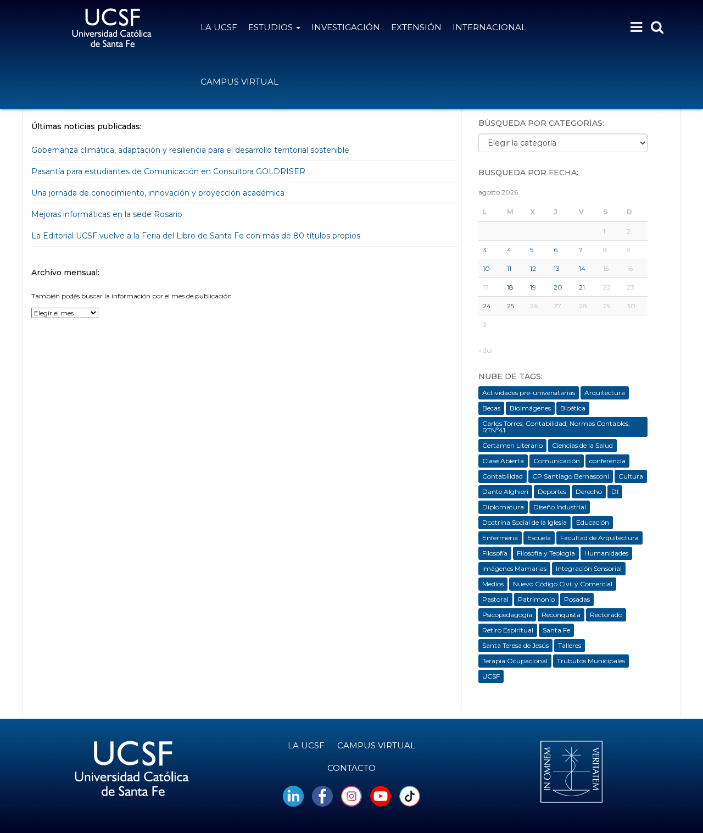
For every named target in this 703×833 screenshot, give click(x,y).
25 (510, 306)
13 (557, 268)
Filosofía (494, 553)
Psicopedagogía (507, 614)
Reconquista (561, 614)
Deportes (552, 491)
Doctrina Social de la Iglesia (524, 522)
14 (582, 268)
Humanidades (606, 553)
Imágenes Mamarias (514, 568)
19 (533, 287)
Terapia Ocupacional (515, 661)
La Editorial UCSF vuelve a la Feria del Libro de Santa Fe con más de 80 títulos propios (196, 236)
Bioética (572, 408)
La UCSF (218, 27)
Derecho (589, 491)
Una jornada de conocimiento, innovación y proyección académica (159, 193)
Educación (592, 522)
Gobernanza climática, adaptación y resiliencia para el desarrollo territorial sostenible (191, 150)
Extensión (416, 27)
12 (533, 268)
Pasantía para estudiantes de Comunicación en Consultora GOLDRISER (168, 171)
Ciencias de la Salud (582, 445)
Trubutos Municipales (591, 661)
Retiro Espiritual (507, 630)
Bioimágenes (530, 408)
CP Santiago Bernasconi (570, 476)
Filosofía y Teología (546, 553)
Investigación (345, 27)
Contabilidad (502, 476)
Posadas (577, 599)
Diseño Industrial (559, 507)
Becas (491, 408)
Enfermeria (500, 538)
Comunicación (556, 461)
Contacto (351, 768)
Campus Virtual (239, 81)
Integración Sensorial (589, 568)
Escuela (539, 538)
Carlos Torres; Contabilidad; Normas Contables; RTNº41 (556, 426)
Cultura (630, 476)
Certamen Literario (512, 445)
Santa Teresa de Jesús (515, 645)
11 (509, 268)
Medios (493, 584)
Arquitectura (604, 392)
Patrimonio (536, 599)
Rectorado (606, 614)
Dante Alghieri (505, 491)
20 (558, 287)
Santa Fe (556, 630)
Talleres (569, 645)
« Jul (485, 350)
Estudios (271, 27)
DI (614, 491)
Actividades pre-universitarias (528, 392)
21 (582, 287)
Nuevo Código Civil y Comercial (562, 584)
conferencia (607, 461)
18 (510, 287)
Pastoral (495, 599)
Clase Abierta (503, 461)
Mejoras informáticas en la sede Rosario (106, 214)
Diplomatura (503, 507)
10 (486, 268)
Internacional (489, 27)
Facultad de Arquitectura (599, 538)
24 (487, 306)
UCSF (491, 676)
